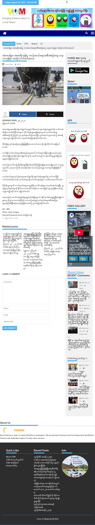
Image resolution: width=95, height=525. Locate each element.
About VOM (10, 457)
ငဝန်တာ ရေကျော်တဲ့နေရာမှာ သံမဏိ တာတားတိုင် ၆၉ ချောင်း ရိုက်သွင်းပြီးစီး (46, 463)
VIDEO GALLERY (76, 206)
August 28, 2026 (77, 238)
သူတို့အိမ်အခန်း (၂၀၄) (42, 510)
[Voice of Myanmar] (4, 33)
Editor (19, 64)
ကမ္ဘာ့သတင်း (8, 218)
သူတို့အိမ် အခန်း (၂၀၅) (43, 457)
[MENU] (92, 33)
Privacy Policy (11, 466)
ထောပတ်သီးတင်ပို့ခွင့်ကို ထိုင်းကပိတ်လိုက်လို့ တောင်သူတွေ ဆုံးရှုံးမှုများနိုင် (47, 498)
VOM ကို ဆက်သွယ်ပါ (14, 460)
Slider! (71, 81)
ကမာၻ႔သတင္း (77, 358)
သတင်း (15, 218)
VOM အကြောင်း (12, 463)
